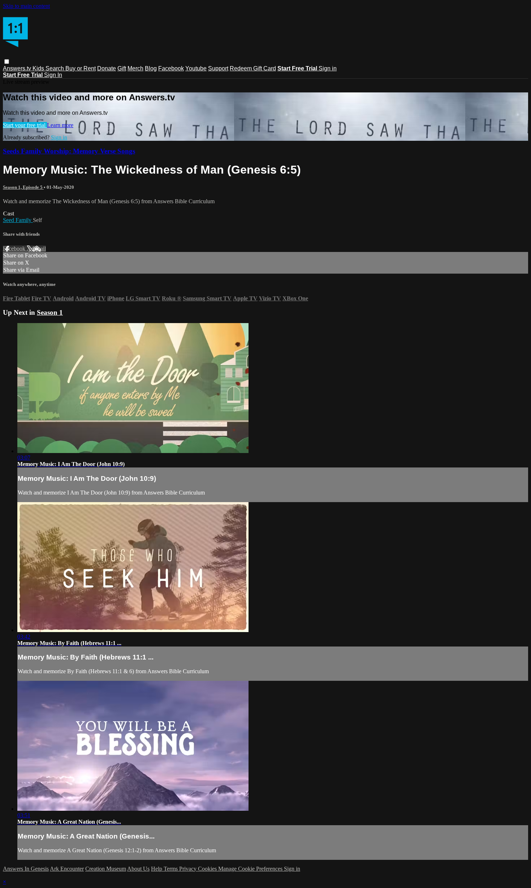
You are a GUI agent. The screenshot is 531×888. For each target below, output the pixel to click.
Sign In (53, 75)
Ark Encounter (67, 869)
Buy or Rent (80, 68)
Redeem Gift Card (253, 68)
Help (157, 869)
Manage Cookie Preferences (251, 869)
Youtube (196, 68)
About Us (138, 869)
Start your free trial (25, 125)
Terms (171, 869)
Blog (151, 68)
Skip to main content (26, 6)
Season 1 (50, 312)
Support (218, 68)
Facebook (171, 68)
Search (55, 68)
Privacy (188, 869)
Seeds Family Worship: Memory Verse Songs (69, 151)
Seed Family (18, 220)
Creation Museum (105, 869)
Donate (106, 68)
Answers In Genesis (26, 869)
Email (39, 248)
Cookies (208, 869)
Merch (135, 68)
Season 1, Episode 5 (23, 187)
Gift (121, 68)
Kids (39, 68)
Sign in (328, 68)
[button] (6, 61)
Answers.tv (18, 68)
